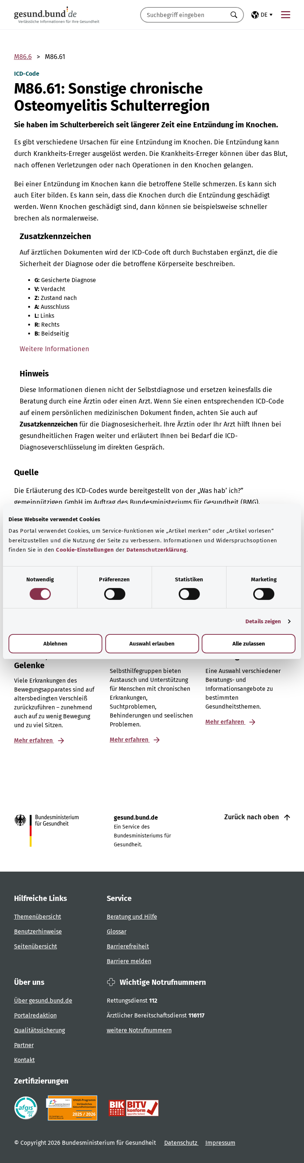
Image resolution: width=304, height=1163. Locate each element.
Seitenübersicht (35, 946)
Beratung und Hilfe (132, 916)
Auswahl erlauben (152, 643)
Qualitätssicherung (39, 1030)
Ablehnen (55, 643)
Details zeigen (263, 621)
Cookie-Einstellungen (85, 549)
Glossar (116, 931)
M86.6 (23, 57)
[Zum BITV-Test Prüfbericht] (134, 1108)
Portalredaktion (35, 1015)
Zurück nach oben (252, 817)
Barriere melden (129, 961)
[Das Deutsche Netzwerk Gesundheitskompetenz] (73, 1108)
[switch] (114, 594)
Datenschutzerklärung (156, 549)
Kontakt (24, 1060)
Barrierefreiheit (128, 946)
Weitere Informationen (54, 349)
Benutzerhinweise (38, 931)
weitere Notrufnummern (139, 1030)
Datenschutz (181, 1142)
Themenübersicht (37, 916)
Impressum (220, 1142)
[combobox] (182, 15)
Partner (24, 1045)
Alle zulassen (248, 643)
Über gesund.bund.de (43, 1000)
